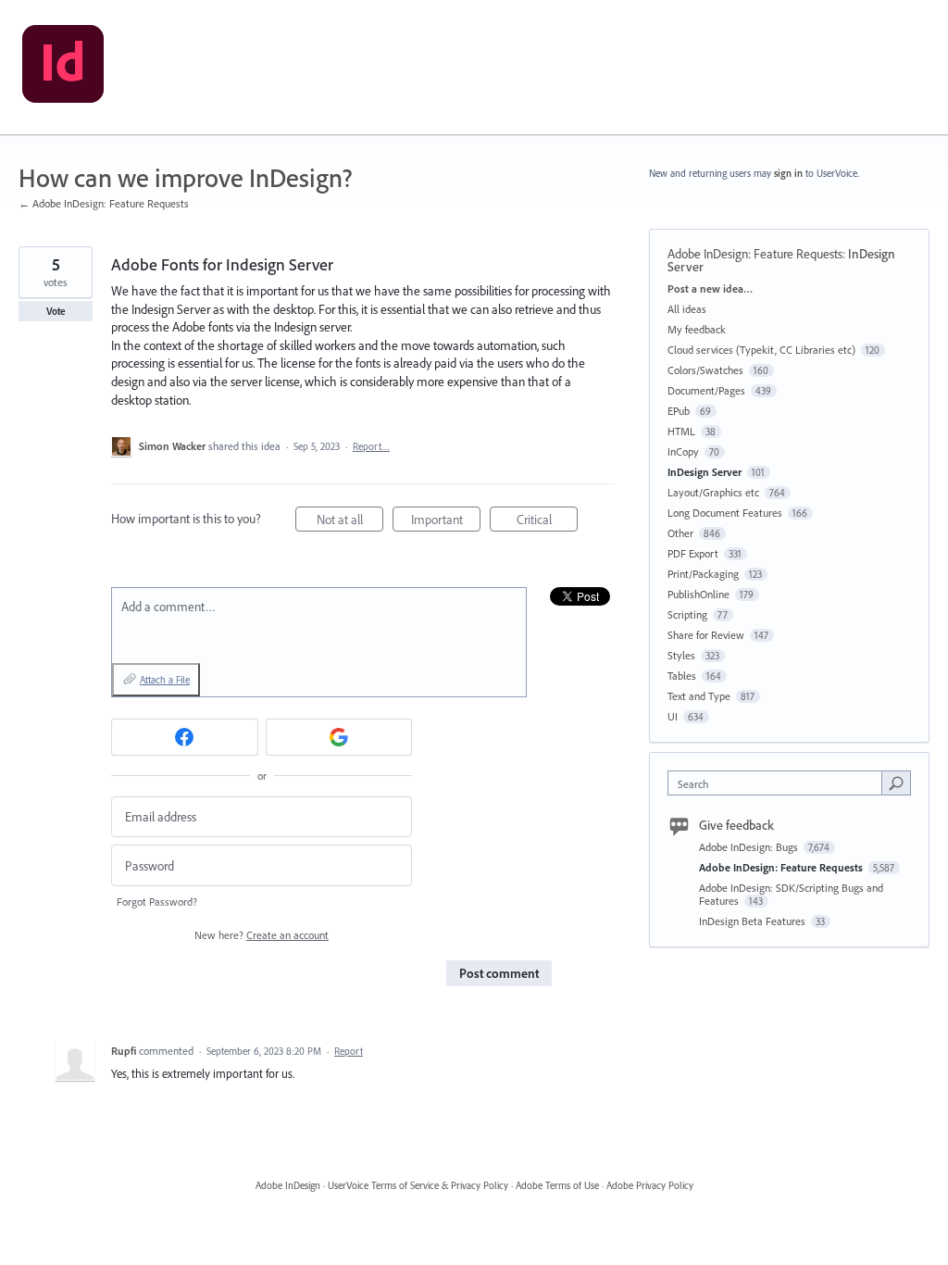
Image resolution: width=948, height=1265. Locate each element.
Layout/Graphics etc (713, 492)
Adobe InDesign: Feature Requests (754, 253)
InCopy (683, 451)
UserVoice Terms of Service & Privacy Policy (418, 1185)
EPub (678, 411)
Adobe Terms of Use (557, 1185)
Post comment (499, 973)
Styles (681, 655)
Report (348, 1051)
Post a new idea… (710, 288)
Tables (681, 676)
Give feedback (736, 825)
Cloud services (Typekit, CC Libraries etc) (761, 350)
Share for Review (705, 635)
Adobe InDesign (288, 1185)
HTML (681, 431)
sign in (788, 173)
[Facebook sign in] (184, 737)
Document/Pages (706, 390)
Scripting (687, 614)
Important (445, 521)
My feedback (696, 329)
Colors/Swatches (705, 370)
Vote (56, 311)
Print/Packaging (703, 574)
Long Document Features (724, 513)
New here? (261, 935)
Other (680, 533)
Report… (371, 446)
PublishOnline (698, 594)
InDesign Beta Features (753, 921)
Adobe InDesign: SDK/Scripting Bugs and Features (791, 894)
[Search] (896, 782)
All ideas (686, 309)
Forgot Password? (157, 901)
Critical (547, 521)
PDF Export (692, 553)
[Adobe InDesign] (63, 67)
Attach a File (165, 679)
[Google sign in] (339, 737)
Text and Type (698, 696)
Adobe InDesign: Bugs (750, 847)
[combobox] (779, 783)
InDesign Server (704, 472)
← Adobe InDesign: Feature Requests (104, 203)
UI (672, 716)
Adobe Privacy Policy (649, 1185)
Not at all (350, 521)
